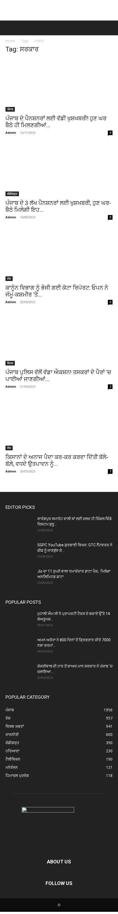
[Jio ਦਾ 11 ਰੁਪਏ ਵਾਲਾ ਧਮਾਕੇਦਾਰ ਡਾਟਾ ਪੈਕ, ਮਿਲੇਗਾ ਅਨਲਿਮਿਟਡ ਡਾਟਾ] (19, 578)
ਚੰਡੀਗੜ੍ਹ (12, 194)
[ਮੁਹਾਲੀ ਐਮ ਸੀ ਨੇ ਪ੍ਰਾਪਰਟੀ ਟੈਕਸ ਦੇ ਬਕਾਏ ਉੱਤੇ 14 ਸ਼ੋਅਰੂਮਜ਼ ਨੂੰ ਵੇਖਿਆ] (19, 620)
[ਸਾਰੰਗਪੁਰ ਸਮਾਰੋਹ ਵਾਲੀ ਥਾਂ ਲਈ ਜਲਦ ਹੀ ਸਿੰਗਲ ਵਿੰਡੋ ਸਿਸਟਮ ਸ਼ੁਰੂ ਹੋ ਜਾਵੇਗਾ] (19, 525)
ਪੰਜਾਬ (10, 109)
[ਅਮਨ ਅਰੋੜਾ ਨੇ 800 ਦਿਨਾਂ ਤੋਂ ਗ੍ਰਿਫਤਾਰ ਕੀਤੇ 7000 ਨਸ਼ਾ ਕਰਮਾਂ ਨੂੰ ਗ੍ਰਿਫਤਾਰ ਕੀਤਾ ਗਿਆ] (19, 646)
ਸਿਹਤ (10, 363)
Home (10, 41)
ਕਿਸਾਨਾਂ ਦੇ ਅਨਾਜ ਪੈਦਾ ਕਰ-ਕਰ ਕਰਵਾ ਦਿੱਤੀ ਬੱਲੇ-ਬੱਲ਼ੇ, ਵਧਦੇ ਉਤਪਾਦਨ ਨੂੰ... (56, 460)
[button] (9, 28)
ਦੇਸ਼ (9, 278)
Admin (10, 132)
